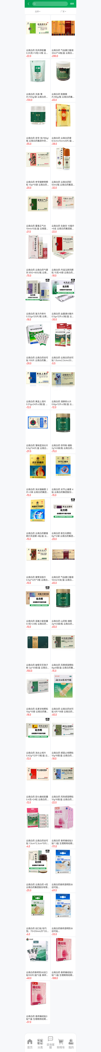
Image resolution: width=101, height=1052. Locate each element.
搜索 (72, 4)
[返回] (28, 4)
